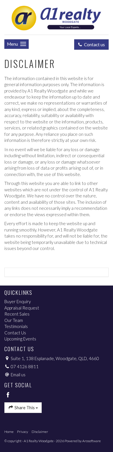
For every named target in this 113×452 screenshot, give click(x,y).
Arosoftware (91, 441)
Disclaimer (40, 431)
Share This (25, 407)
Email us (18, 374)
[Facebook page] (8, 395)
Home (9, 431)
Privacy (22, 431)
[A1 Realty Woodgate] (56, 16)
